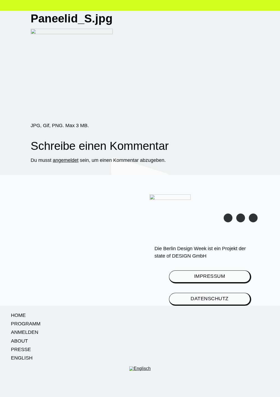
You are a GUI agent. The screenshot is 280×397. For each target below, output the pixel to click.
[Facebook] (253, 218)
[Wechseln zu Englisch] (140, 369)
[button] (17, 6)
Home (18, 315)
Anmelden (24, 332)
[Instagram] (228, 218)
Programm (25, 323)
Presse (21, 349)
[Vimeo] (35, 387)
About (19, 341)
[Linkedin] (240, 218)
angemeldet (65, 160)
